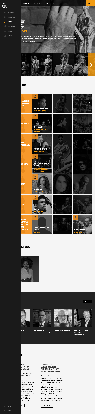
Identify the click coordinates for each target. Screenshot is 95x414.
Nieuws (55, 3)
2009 (90, 3)
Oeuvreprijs (38, 3)
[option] (41, 64)
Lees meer (47, 405)
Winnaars (26, 3)
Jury (47, 3)
